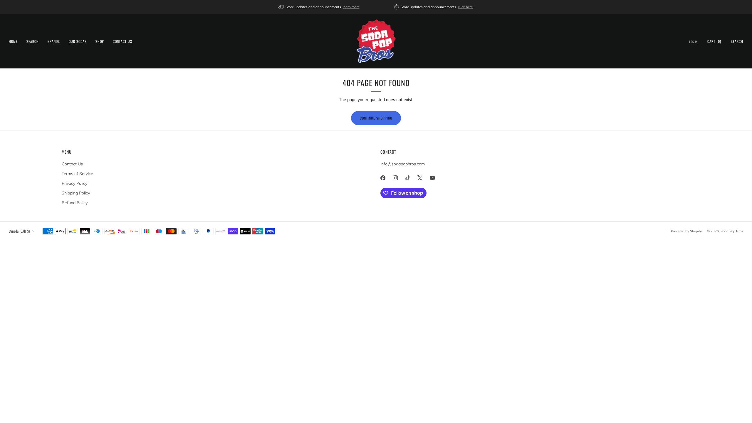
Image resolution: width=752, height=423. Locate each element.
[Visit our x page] (420, 178)
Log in (693, 42)
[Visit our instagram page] (395, 178)
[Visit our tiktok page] (407, 178)
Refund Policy (75, 202)
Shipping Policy (76, 193)
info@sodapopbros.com (402, 164)
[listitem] (319, 7)
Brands (54, 41)
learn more (351, 7)
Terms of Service (77, 173)
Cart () (714, 41)
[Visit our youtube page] (432, 178)
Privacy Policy (74, 183)
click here (465, 7)
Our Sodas (78, 41)
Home (13, 41)
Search (32, 41)
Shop (99, 41)
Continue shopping (376, 117)
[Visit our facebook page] (383, 178)
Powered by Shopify (686, 231)
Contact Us (122, 41)
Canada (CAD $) (19, 231)
